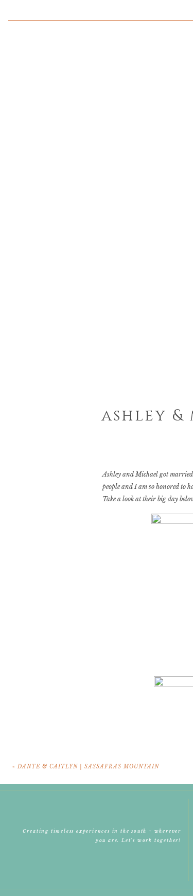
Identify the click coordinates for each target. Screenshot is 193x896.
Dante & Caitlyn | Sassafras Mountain (88, 766)
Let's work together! (151, 840)
